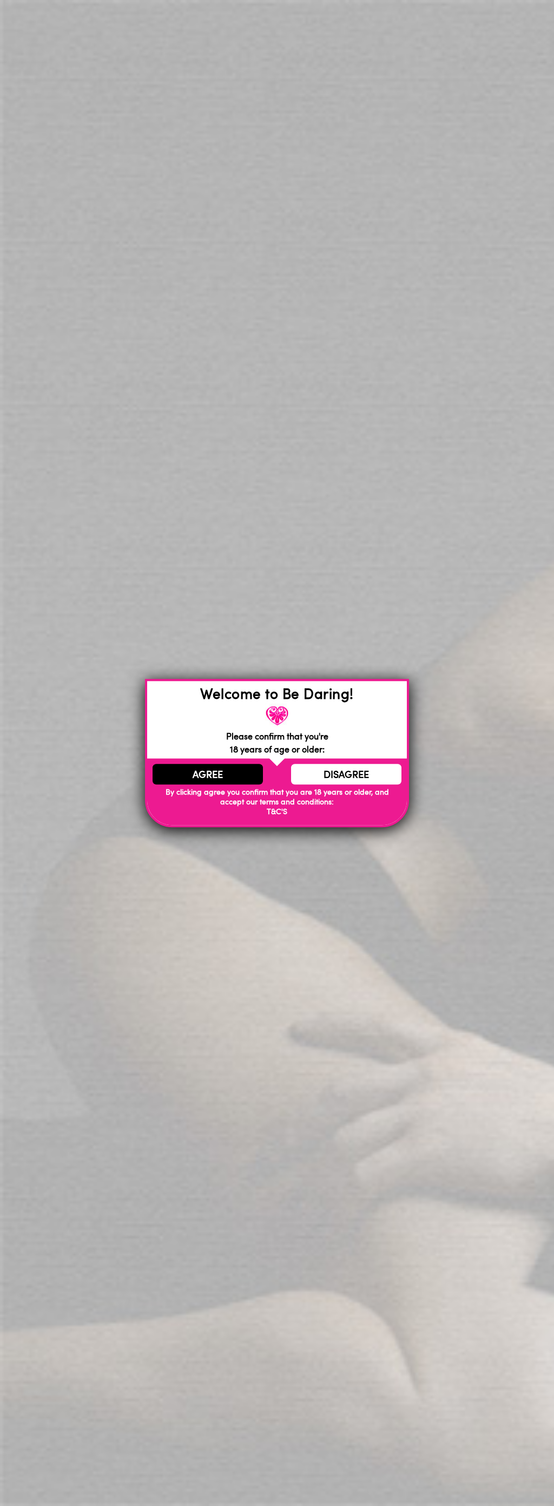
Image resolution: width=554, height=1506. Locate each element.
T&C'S (277, 812)
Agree (208, 774)
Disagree (346, 774)
